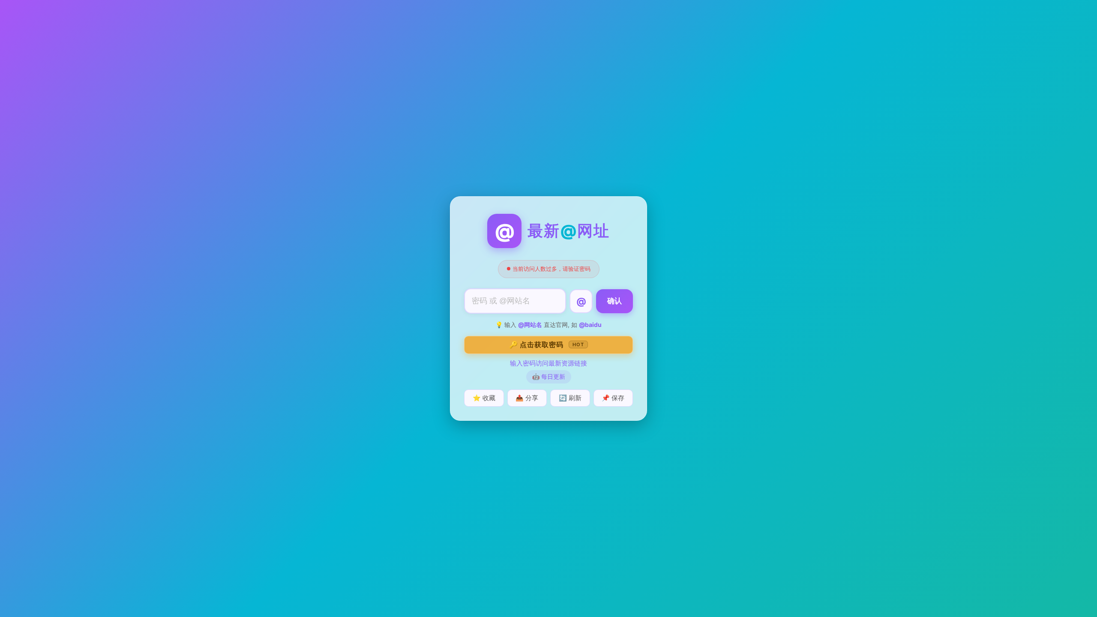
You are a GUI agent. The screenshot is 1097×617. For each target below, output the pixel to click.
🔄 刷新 (570, 398)
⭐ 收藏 (484, 398)
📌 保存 (613, 398)
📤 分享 (527, 398)
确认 (614, 301)
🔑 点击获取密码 (546, 344)
